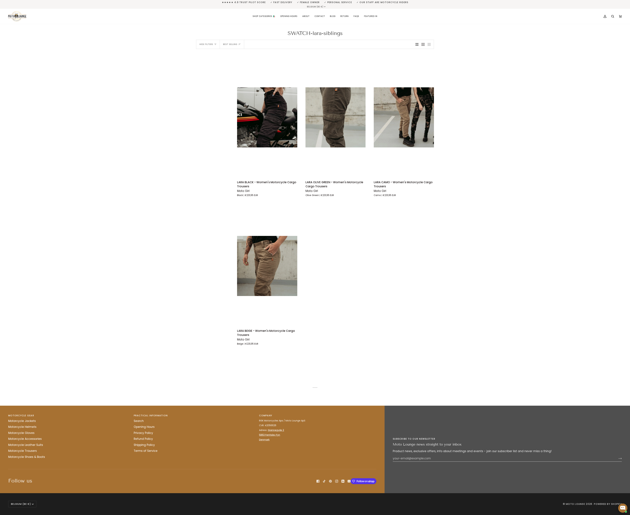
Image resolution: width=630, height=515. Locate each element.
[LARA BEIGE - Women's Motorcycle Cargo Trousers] (267, 266)
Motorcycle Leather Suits (25, 445)
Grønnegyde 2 (276, 430)
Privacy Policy (143, 433)
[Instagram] (336, 481)
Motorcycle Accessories (25, 439)
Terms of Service (146, 451)
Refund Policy (143, 439)
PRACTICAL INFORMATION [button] (151, 415)
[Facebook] (317, 481)
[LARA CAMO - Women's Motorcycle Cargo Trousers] (404, 117)
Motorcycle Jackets (22, 421)
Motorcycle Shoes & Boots (26, 457)
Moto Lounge (576, 504)
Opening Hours (144, 427)
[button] (264, 16)
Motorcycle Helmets (22, 427)
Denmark (264, 439)
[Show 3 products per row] (423, 44)
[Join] (617, 458)
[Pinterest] (330, 481)
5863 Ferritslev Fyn (269, 435)
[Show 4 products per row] (430, 44)
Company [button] (265, 415)
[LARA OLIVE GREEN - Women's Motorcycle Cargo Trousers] (335, 117)
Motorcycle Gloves (21, 433)
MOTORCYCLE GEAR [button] (21, 415)
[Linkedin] (342, 481)
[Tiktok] (324, 481)
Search (139, 421)
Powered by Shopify (608, 504)
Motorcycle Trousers (22, 451)
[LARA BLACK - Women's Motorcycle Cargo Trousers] (267, 117)
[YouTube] (349, 481)
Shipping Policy (144, 445)
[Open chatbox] (622, 508)
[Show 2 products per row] (417, 44)
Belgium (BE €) (315, 6)
